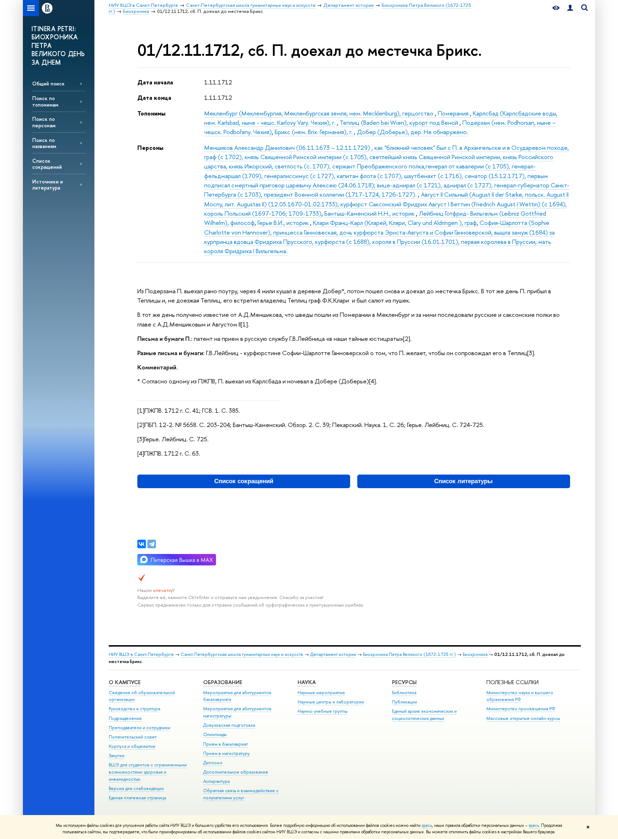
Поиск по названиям (44, 143)
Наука (307, 682)
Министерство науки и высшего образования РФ (519, 696)
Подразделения (125, 718)
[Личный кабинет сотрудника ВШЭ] (570, 8)
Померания (454, 113)
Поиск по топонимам (45, 101)
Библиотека (404, 693)
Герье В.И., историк (284, 223)
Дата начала (155, 82)
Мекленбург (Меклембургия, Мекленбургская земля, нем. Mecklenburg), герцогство (319, 113)
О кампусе (125, 682)
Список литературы (463, 481)
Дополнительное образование (235, 772)
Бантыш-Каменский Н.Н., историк (370, 213)
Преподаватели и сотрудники (139, 728)
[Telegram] (151, 544)
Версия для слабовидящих (136, 788)
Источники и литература (47, 184)
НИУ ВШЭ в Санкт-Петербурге (141, 654)
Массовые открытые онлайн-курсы (523, 718)
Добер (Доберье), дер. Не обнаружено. (412, 132)
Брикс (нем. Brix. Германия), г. (314, 132)
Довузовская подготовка (229, 725)
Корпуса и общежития (132, 746)
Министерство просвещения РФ (520, 709)
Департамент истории (333, 654)
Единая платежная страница (137, 798)
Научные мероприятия (321, 693)
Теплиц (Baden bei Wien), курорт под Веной (400, 122)
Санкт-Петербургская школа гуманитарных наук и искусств (242, 654)
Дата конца (154, 97)
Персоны (150, 147)
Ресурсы (404, 682)
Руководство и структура (134, 709)
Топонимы (151, 113)
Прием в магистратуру (226, 753)
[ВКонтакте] (141, 544)
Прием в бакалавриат (225, 744)
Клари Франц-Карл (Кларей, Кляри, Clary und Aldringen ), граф (395, 223)
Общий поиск (48, 83)
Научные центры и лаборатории (331, 702)
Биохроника (475, 654)
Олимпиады (215, 734)
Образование (222, 682)
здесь (427, 825)
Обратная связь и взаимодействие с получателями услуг (241, 794)
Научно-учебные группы (323, 711)
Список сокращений (47, 163)
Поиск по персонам (43, 122)
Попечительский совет (133, 737)
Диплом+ (213, 763)
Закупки (116, 755)
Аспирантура (216, 781)
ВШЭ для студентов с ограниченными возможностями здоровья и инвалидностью (148, 772)
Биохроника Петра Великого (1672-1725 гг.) (409, 654)
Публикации (404, 702)
